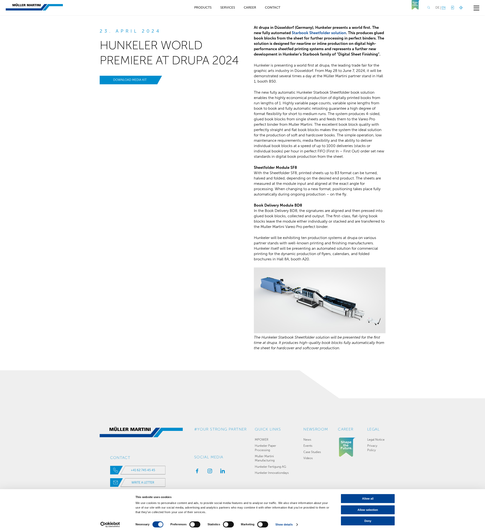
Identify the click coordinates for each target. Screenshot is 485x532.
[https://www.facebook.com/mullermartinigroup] (196, 472)
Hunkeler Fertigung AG (270, 466)
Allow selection (368, 509)
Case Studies (312, 452)
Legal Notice (376, 439)
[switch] (194, 524)
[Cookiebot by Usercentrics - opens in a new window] (110, 524)
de (437, 7)
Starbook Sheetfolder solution (319, 33)
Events (307, 445)
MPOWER (261, 439)
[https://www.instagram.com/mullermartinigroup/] (209, 472)
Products (203, 7)
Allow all (368, 498)
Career (250, 7)
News (307, 439)
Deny (367, 520)
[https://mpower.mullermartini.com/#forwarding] (452, 8)
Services (227, 7)
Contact (272, 7)
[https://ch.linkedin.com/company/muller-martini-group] (222, 472)
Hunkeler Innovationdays (272, 472)
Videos (308, 458)
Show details (284, 524)
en (444, 7)
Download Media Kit (130, 79)
